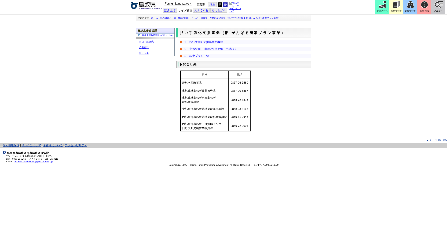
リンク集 (144, 53)
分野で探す (396, 11)
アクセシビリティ (76, 145)
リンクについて (31, 145)
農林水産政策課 (217, 18)
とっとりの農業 (199, 18)
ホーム (154, 18)
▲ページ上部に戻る (437, 140)
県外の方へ (382, 11)
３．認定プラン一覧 (196, 55)
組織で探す (410, 11)
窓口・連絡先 (146, 41)
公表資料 (144, 47)
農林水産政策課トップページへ (158, 35)
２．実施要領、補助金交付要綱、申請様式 (210, 48)
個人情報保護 (11, 145)
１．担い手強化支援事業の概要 (203, 42)
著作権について (53, 145)
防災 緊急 (424, 11)
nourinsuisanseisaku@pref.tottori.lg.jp (33, 161)
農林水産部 (183, 18)
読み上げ (169, 10)
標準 (212, 4)
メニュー (438, 11)
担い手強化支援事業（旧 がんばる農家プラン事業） (254, 18)
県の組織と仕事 (168, 18)
